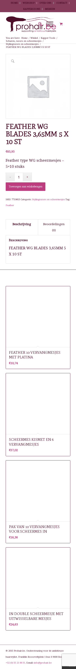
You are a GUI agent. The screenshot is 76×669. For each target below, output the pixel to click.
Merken (50, 9)
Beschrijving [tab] (22, 224)
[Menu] (47, 24)
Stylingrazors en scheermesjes (48, 199)
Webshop (29, 3)
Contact (61, 3)
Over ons (45, 3)
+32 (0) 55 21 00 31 (15, 662)
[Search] (38, 24)
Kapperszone (31, 9)
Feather (10, 205)
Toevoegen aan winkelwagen (25, 186)
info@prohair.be (43, 662)
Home (14, 3)
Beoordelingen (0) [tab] (54, 227)
